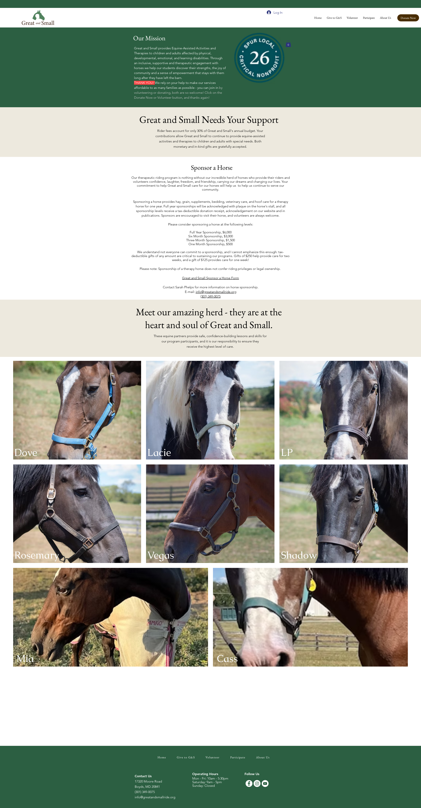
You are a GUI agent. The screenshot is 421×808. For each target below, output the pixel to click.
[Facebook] (249, 783)
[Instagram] (257, 783)
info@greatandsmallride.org (216, 292)
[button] (334, 17)
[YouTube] (265, 783)
